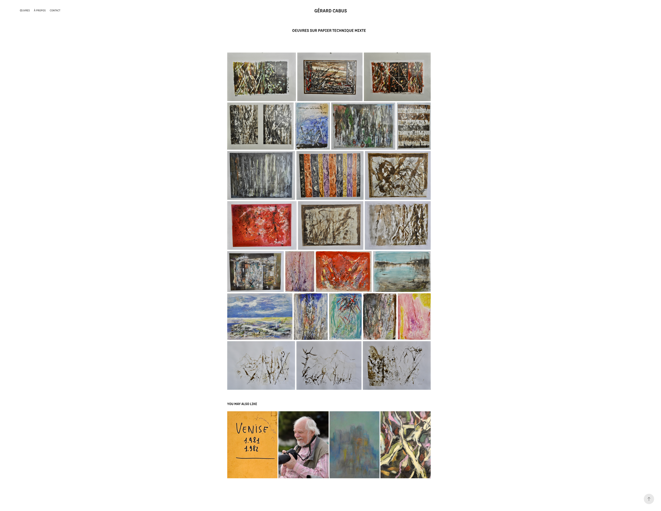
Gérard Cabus (330, 10)
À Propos (40, 10)
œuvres (25, 10)
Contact (55, 10)
